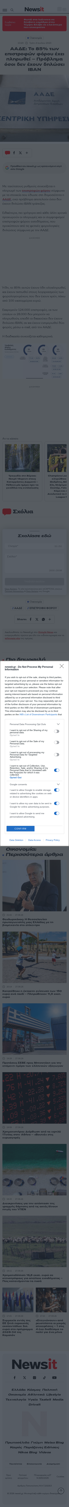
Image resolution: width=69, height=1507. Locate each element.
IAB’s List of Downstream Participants (38, 714)
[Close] (63, 667)
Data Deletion (16, 840)
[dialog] (34, 753)
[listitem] (34, 724)
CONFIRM (20, 828)
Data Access (34, 840)
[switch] (56, 731)
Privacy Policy (53, 840)
